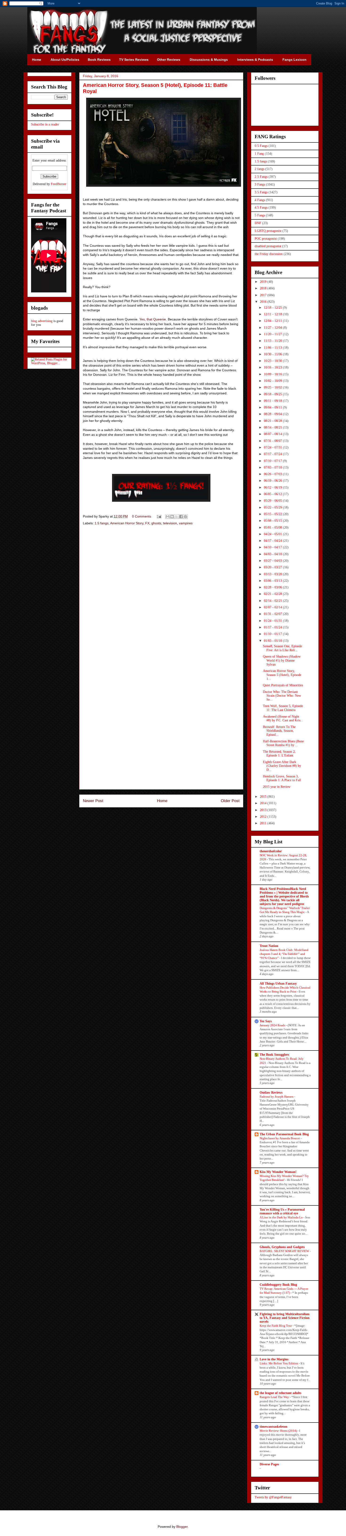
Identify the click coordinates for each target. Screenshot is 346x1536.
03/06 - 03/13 (273, 580)
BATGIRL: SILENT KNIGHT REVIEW (285, 1251)
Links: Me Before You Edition (279, 1363)
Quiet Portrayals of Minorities (283, 685)
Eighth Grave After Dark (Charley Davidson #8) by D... (282, 766)
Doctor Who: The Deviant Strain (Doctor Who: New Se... (282, 696)
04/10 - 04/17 (273, 547)
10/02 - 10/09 (273, 381)
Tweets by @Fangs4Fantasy (273, 1497)
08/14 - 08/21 (273, 427)
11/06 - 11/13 (273, 347)
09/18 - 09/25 (273, 394)
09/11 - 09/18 (273, 401)
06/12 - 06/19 (273, 487)
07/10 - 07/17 (273, 461)
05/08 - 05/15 (273, 520)
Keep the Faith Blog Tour (276, 1325)
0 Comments (141, 516)
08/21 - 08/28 (273, 421)
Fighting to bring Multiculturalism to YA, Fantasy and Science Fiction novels (285, 1317)
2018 (263, 288)
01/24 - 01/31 (273, 620)
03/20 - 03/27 (273, 567)
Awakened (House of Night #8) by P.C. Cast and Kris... (283, 718)
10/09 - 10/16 (273, 374)
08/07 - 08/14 (273, 434)
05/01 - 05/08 (273, 527)
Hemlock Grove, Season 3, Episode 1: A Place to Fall (282, 778)
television (170, 523)
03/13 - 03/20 (273, 574)
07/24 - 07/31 (273, 447)
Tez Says (266, 1021)
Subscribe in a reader (45, 124)
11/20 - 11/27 (273, 334)
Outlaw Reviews (271, 1092)
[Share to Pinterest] (185, 516)
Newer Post (93, 801)
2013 (263, 810)
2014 (263, 803)
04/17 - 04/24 (273, 540)
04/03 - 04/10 (273, 554)
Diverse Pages (269, 1464)
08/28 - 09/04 (273, 414)
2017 (263, 295)
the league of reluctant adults (280, 1393)
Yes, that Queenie (152, 319)
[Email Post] (158, 516)
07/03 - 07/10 (273, 467)
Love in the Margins (274, 1359)
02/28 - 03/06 (273, 587)
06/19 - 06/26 (273, 480)
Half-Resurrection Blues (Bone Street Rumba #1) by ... (283, 743)
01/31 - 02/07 (273, 614)
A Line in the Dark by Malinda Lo (281, 1217)
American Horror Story (126, 523)
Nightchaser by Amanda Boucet (280, 1138)
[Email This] (167, 516)
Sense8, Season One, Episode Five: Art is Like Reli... (282, 648)
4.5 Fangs (261, 207)
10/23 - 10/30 (273, 361)
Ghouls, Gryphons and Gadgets (282, 1247)
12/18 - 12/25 (273, 307)
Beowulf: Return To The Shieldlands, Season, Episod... (279, 731)
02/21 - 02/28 (273, 594)
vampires (186, 523)
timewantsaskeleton (273, 1426)
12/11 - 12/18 (273, 314)
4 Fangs (260, 200)
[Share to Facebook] (181, 516)
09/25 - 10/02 (273, 387)
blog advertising (41, 321)
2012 (263, 816)
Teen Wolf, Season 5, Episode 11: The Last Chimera (283, 708)
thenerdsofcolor (271, 851)
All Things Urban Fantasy (278, 983)
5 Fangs (260, 215)
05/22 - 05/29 (273, 507)
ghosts (156, 523)
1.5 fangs (102, 523)
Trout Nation (269, 946)
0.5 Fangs (261, 146)
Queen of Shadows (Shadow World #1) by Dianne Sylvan (282, 660)
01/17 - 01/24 (273, 627)
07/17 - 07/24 (273, 454)
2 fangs (259, 169)
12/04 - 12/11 (273, 321)
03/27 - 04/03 (273, 560)
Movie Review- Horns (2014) (279, 1430)
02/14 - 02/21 (273, 600)
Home (162, 801)
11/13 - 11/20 (273, 341)
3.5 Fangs (261, 192)
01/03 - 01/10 (273, 641)
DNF (258, 223)
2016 (263, 301)
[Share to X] (176, 516)
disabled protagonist (268, 246)
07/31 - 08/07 (273, 441)
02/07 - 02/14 (273, 607)
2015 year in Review (276, 786)
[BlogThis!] (172, 516)
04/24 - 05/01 (273, 534)
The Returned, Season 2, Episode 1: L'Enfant (279, 753)
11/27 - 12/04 (273, 327)
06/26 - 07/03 (273, 474)
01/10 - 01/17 (273, 634)
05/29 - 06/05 (273, 500)
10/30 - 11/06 (273, 354)
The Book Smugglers (274, 1054)
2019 (263, 281)
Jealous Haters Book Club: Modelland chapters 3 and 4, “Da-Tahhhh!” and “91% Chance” (284, 954)
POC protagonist (266, 238)
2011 (263, 823)
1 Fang (259, 153)
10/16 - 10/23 (273, 367)
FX (147, 523)
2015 (263, 796)
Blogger (182, 1526)
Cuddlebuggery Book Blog (278, 1284)
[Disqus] (161, 596)
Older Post (230, 801)
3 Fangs (260, 184)
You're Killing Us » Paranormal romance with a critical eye (282, 1211)
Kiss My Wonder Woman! (278, 1172)
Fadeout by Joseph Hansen (277, 1096)
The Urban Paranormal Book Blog (284, 1134)
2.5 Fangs (261, 176)
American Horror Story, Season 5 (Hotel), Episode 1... (282, 675)
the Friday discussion (269, 254)
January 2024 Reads (273, 1025)
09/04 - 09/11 (273, 407)
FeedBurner (58, 184)
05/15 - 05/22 (273, 514)
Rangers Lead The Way (275, 1397)
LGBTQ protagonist (268, 231)
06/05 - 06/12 (273, 494)
